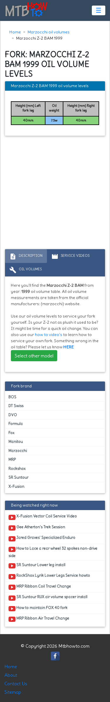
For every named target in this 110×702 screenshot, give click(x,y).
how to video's (48, 334)
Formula (16, 423)
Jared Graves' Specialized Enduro (45, 537)
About (10, 675)
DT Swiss (16, 405)
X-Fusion (16, 486)
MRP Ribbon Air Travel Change (42, 618)
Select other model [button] (34, 356)
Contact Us (15, 683)
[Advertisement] (55, 194)
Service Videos (70, 256)
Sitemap (12, 692)
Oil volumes (25, 270)
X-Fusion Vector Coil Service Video (46, 516)
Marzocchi (18, 450)
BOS (12, 396)
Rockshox (17, 468)
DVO (13, 414)
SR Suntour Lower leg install (40, 564)
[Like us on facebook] (55, 655)
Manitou (16, 441)
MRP (12, 459)
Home (15, 32)
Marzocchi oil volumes (49, 32)
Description (26, 256)
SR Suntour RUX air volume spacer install (51, 596)
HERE (68, 347)
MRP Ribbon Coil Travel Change (43, 586)
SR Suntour (18, 477)
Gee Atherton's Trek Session (40, 526)
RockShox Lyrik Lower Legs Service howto (53, 575)
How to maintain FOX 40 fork (41, 607)
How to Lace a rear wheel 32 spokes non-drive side (53, 552)
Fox (11, 432)
